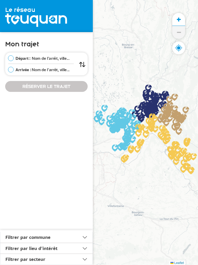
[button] (161, 105)
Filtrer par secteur (25, 259)
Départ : (22, 58)
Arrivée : (23, 69)
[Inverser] (82, 64)
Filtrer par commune (28, 237)
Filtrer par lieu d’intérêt (31, 248)
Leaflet (179, 262)
